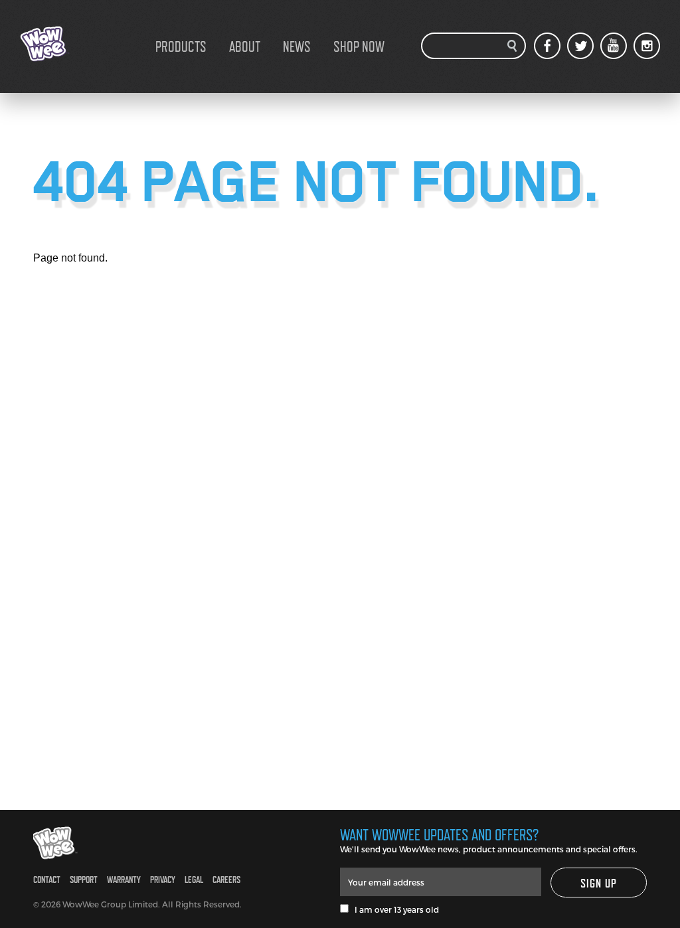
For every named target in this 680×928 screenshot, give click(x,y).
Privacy (162, 879)
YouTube (613, 46)
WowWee (86, 44)
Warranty (124, 879)
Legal (194, 879)
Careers (226, 879)
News (297, 46)
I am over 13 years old (394, 909)
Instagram (647, 46)
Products (181, 46)
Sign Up (599, 883)
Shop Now (358, 46)
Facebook (547, 46)
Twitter (580, 46)
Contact (46, 879)
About (244, 46)
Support (84, 879)
